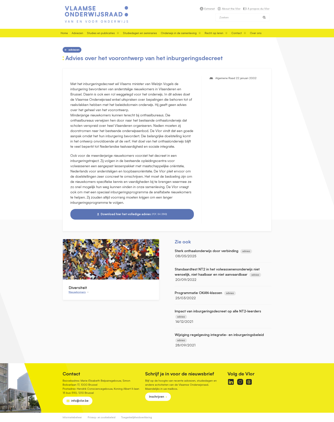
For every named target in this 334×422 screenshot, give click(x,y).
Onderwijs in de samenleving (179, 33)
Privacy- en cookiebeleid (101, 417)
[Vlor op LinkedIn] (230, 382)
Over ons (256, 33)
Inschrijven (156, 396)
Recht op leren (214, 33)
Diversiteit (78, 287)
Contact (236, 33)
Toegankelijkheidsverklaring (136, 417)
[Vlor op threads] (249, 382)
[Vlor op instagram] (240, 382)
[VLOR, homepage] (96, 14)
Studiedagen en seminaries (140, 33)
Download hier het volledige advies (134, 214)
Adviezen (77, 33)
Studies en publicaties (101, 33)
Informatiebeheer (72, 417)
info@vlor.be (80, 400)
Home (64, 33)
